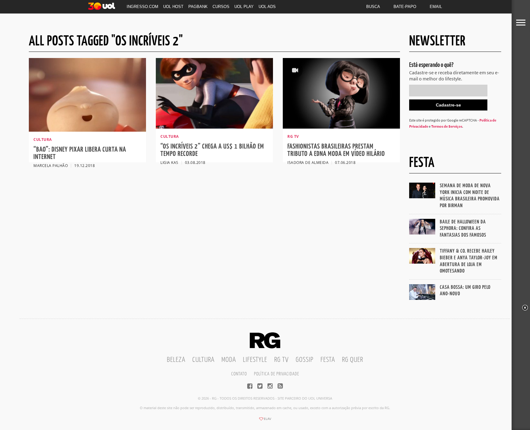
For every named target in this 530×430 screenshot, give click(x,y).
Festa (328, 359)
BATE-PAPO (405, 6)
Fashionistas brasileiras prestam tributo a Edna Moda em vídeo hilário (336, 150)
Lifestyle (255, 359)
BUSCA (373, 6)
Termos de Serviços (446, 126)
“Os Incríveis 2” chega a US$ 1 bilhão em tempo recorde (212, 150)
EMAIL (436, 6)
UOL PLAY (244, 6)
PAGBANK (198, 6)
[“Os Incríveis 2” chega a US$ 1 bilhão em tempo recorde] (214, 127)
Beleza (176, 359)
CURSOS (221, 6)
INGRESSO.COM (142, 6)
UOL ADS (267, 6)
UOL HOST (173, 6)
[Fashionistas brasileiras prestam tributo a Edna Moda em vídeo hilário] (341, 127)
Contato (239, 374)
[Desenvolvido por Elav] (265, 421)
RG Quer (352, 359)
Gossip (304, 359)
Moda (228, 359)
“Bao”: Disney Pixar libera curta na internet (79, 153)
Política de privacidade (276, 374)
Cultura (203, 359)
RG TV (281, 359)
